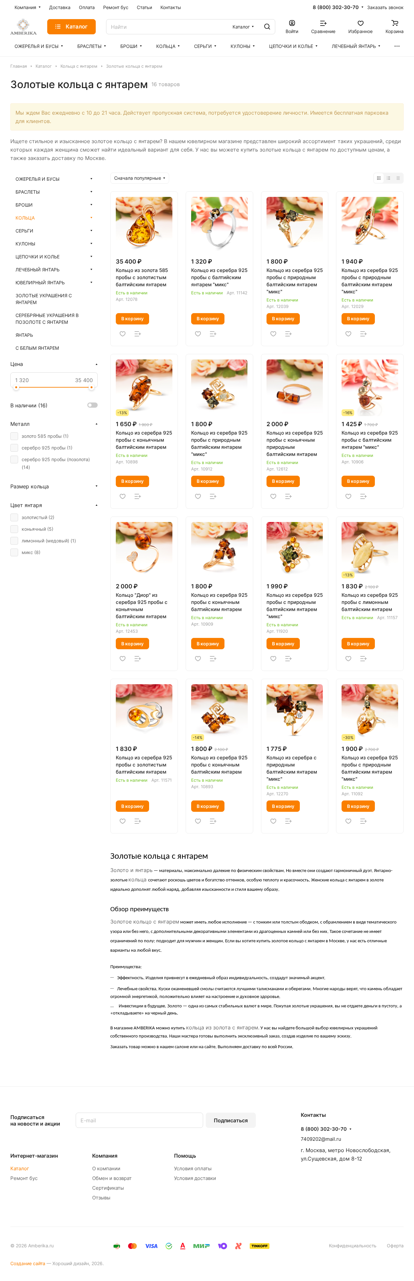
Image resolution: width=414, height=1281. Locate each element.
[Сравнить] (138, 334)
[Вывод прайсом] (398, 178)
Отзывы (101, 1198)
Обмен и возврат (112, 1178)
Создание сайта (27, 1263)
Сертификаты (108, 1188)
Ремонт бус (24, 1178)
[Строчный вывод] (388, 178)
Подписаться (231, 1120)
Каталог (19, 1168)
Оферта (395, 1245)
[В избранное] (122, 334)
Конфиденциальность (352, 1245)
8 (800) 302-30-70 (336, 7)
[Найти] (267, 26)
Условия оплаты (193, 1168)
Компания (104, 1155)
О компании (106, 1168)
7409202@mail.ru (321, 1139)
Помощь (185, 1155)
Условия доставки (195, 1178)
